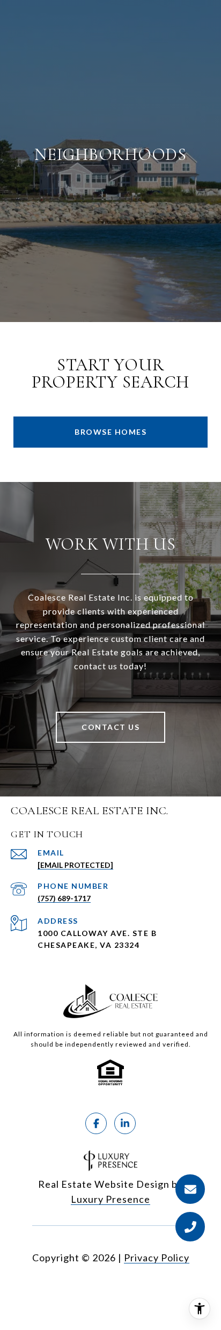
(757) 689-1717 (64, 898)
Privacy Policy (156, 1257)
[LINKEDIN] (125, 1123)
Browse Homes (110, 431)
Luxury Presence (110, 1199)
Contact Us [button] (110, 727)
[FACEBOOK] (96, 1123)
